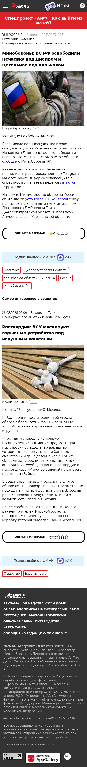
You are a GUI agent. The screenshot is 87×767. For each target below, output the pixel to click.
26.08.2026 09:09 (14, 313)
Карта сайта (14, 627)
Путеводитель (48, 621)
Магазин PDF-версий (47, 615)
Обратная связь (17, 621)
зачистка (68, 182)
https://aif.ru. (61, 737)
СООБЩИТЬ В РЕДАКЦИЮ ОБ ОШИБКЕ (35, 633)
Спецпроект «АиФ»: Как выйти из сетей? (43, 20)
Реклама (11, 603)
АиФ (35, 128)
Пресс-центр (14, 615)
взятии (38, 169)
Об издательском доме (44, 603)
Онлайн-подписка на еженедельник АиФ (41, 609)
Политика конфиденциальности (28, 744)
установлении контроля (46, 199)
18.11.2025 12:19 (12, 35)
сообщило (11, 161)
